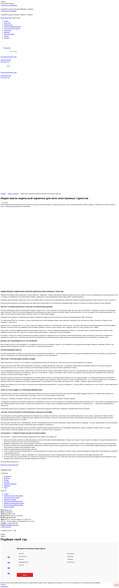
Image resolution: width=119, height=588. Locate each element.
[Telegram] (7, 51)
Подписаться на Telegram (8, 11)
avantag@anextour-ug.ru (12, 525)
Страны (6, 21)
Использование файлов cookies (13, 505)
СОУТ (5, 487)
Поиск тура (7, 23)
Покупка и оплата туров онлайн (13, 496)
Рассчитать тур (5, 62)
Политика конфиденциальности (13, 501)
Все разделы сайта (6, 470)
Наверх (3, 534)
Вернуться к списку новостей (9, 465)
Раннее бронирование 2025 (12, 27)
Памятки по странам (10, 499)
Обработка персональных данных (14, 503)
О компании (7, 30)
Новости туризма (9, 34)
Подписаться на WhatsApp (9, 5)
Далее (25, 575)
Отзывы (6, 36)
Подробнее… (5, 586)
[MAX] (4, 51)
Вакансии (7, 32)
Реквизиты (7, 486)
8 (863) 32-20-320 (6, 18)
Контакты (6, 38)
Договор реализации (10, 484)
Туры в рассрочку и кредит (12, 28)
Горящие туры (8, 25)
